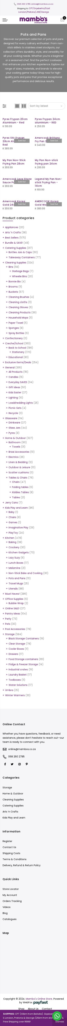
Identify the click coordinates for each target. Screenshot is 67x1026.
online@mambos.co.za (42, 4)
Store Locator (11, 889)
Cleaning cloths (18, 302)
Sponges (14, 328)
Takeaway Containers (22, 257)
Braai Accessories (19, 452)
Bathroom (15, 442)
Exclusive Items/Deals (18, 362)
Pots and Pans (17, 578)
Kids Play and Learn (16, 507)
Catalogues (9, 919)
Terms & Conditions (14, 859)
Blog (5, 913)
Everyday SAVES (18, 382)
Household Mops (18, 317)
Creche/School (14, 343)
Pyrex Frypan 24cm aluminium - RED (47, 120)
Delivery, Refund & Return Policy (22, 865)
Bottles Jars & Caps (20, 252)
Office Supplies (14, 599)
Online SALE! (12, 608)
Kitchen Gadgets (19, 552)
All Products (16, 372)
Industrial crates (18, 669)
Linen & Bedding (18, 462)
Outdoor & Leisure (19, 467)
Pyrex (12, 433)
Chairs (16, 482)
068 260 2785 (24, 4)
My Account (10, 895)
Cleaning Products (20, 312)
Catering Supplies (15, 248)
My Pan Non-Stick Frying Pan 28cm (14, 161)
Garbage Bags (20, 271)
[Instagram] (20, 764)
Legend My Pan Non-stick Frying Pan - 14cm (48, 182)
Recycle (13, 413)
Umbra (9, 690)
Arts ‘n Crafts (10, 811)
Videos (6, 907)
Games (13, 522)
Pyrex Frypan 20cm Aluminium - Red (15, 120)
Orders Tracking (12, 901)
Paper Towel (16, 323)
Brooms (13, 286)
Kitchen (9, 538)
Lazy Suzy (14, 557)
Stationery (18, 352)
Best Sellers (12, 237)
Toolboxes (15, 680)
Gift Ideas (14, 387)
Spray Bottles (16, 333)
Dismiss (59, 1021)
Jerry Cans (11, 502)
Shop (21, 1009)
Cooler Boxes (16, 649)
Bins (11, 267)
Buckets (13, 292)
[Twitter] (12, 764)
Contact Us (9, 847)
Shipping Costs (11, 853)
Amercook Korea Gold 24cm (14, 203)
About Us (33, 1009)
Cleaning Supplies (15, 262)
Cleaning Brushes (19, 297)
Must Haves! (12, 594)
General (10, 367)
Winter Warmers (15, 695)
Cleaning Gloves (18, 307)
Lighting (13, 397)
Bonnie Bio (15, 281)
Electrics (14, 457)
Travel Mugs (16, 583)
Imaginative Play (18, 527)
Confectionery (14, 338)
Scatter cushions (19, 472)
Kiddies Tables (20, 492)
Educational (16, 357)
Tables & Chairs (18, 477)
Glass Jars (14, 427)
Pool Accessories (15, 629)
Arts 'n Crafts (13, 232)
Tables (16, 497)
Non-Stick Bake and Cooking (25, 573)
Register (7, 841)
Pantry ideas (12, 613)
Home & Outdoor (15, 438)
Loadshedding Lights (21, 403)
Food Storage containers (23, 659)
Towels (16, 446)
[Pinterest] (27, 764)
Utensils (13, 588)
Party (8, 618)
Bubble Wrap (16, 603)
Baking (12, 542)
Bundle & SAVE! (14, 242)
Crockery (14, 547)
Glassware (11, 418)
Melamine (14, 568)
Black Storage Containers (24, 638)
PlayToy (13, 532)
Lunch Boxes (16, 563)
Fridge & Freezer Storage (23, 664)
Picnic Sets (15, 408)
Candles (13, 377)
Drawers (13, 654)
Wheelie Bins (19, 276)
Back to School (17, 347)
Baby (11, 512)
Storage (10, 634)
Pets (7, 624)
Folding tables (20, 487)
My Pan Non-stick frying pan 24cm (46, 161)
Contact (47, 1009)
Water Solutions (18, 685)
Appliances (11, 227)
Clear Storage (17, 643)
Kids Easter (15, 392)
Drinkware (14, 422)
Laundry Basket (18, 674)
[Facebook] (5, 764)
